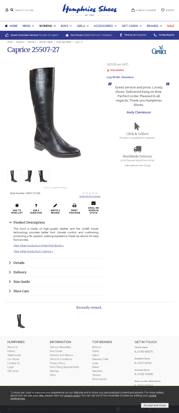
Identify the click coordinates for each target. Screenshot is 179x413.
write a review (55, 211)
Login (10, 367)
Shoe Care (21, 291)
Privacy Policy (58, 363)
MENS (26, 26)
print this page (74, 211)
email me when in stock (93, 210)
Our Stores (13, 359)
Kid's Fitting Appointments (64, 367)
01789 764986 (145, 374)
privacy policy (72, 395)
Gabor (95, 355)
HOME (14, 26)
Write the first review (90, 196)
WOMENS (45, 26)
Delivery (19, 272)
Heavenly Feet (100, 359)
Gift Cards (12, 371)
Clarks (95, 351)
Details (18, 263)
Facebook (135, 35)
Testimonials (14, 355)
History (11, 351)
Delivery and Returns (61, 355)
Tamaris (96, 375)
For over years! (34, 35)
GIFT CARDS (130, 26)
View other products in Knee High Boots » (38, 245)
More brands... (100, 379)
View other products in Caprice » (33, 251)
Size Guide (21, 282)
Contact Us (13, 363)
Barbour (96, 347)
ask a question (36, 211)
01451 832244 (145, 385)
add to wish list (17, 211)
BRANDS (152, 26)
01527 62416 (144, 362)
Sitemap (54, 371)
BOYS (64, 26)
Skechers (97, 371)
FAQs (53, 375)
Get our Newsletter (60, 347)
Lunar (95, 363)
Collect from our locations (91, 35)
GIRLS (81, 26)
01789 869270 (145, 351)
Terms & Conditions (61, 359)
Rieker (95, 367)
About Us (12, 347)
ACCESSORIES (103, 26)
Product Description (29, 222)
